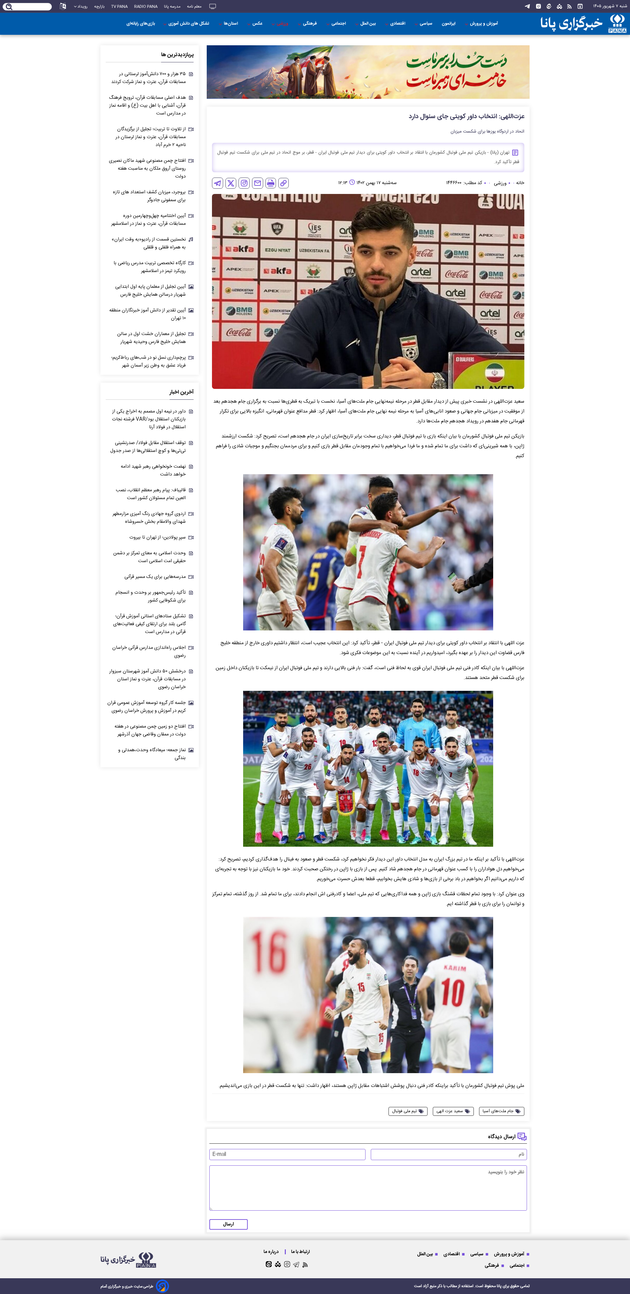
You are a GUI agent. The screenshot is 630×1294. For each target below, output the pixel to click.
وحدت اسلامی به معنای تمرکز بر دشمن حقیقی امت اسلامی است (149, 557)
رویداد (82, 6)
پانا (499, 1286)
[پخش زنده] (212, 6)
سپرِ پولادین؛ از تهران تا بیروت (157, 537)
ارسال (228, 1224)
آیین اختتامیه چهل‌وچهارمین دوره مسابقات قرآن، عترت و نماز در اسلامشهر (148, 220)
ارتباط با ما (301, 1252)
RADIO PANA (146, 6)
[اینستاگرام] (538, 6)
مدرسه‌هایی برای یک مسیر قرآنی (155, 577)
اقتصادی (398, 23)
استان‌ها (231, 23)
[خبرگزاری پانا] (583, 23)
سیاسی (426, 23)
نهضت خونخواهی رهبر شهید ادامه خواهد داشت (153, 470)
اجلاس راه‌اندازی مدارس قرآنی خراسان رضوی (149, 652)
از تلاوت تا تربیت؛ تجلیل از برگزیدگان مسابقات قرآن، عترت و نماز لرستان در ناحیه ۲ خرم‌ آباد (151, 137)
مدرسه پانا (172, 6)
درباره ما (271, 1252)
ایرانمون (449, 23)
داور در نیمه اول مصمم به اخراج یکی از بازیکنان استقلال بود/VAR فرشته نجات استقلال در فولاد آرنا (149, 419)
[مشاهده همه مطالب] (580, 6)
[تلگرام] (527, 6)
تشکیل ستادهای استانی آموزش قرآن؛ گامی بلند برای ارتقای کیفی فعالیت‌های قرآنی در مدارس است (149, 624)
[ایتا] (549, 6)
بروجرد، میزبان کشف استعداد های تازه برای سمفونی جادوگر (149, 196)
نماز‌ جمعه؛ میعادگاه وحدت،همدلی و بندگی (152, 754)
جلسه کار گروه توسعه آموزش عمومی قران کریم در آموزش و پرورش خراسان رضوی (146, 707)
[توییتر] (230, 183)
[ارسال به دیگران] (257, 183)
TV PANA (119, 6)
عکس (257, 23)
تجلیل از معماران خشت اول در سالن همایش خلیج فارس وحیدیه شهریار (151, 338)
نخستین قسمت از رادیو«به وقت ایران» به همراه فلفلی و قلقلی (149, 243)
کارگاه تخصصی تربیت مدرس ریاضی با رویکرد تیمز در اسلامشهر (150, 267)
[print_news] (270, 183)
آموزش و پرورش (484, 23)
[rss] (569, 6)
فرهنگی (310, 23)
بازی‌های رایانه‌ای (140, 23)
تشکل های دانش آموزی (189, 23)
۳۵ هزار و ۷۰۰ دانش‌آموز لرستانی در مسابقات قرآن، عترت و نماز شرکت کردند (148, 78)
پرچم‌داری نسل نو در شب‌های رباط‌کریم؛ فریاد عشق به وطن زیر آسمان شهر (148, 362)
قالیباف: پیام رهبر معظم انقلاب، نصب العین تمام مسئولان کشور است (151, 494)
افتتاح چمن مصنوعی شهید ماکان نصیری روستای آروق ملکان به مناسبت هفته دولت (147, 168)
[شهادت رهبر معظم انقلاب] (368, 72)
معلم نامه (194, 6)
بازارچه (99, 6)
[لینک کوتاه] (283, 183)
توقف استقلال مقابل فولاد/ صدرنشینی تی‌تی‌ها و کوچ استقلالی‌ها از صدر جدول (148, 447)
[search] (9, 7)
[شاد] (559, 6)
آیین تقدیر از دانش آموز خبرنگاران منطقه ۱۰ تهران (147, 314)
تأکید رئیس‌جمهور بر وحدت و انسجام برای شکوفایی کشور (151, 597)
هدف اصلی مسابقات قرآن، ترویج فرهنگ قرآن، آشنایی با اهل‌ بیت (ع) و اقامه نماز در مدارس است (147, 105)
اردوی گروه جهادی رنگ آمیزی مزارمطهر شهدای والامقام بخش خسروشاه (149, 518)
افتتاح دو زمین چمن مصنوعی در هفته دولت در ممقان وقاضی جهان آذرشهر (150, 730)
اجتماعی (339, 23)
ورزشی (283, 23)
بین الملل (368, 23)
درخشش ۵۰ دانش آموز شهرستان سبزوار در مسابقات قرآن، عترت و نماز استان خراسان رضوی (147, 679)
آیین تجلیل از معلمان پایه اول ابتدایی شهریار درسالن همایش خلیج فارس (150, 291)
